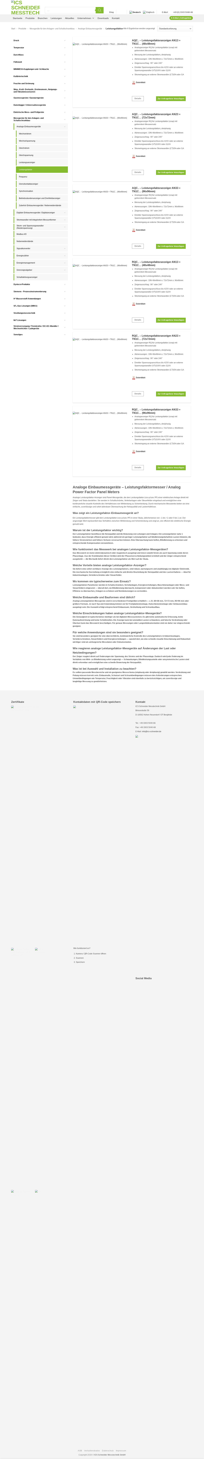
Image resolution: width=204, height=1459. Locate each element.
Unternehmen (84, 18)
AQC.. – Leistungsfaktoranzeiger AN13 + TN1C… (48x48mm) (156, 42)
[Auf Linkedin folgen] (119, 12)
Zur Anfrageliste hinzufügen (171, 99)
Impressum (121, 1451)
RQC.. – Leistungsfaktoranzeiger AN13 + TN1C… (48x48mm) (156, 264)
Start (13, 29)
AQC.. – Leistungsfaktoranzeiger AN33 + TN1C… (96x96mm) (156, 190)
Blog (111, 12)
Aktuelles (69, 18)
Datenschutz (108, 1451)
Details (138, 98)
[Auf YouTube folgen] (123, 12)
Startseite (17, 18)
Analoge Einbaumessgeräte (90, 29)
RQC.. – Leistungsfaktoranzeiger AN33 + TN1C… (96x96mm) (156, 411)
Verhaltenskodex (92, 1451)
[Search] (100, 10)
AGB (80, 1451)
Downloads (103, 18)
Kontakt (116, 18)
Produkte (30, 18)
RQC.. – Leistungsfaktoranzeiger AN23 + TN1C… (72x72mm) (156, 337)
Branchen (42, 18)
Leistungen (56, 18)
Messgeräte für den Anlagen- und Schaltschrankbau (52, 29)
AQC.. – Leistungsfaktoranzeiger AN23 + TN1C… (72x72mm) (156, 116)
